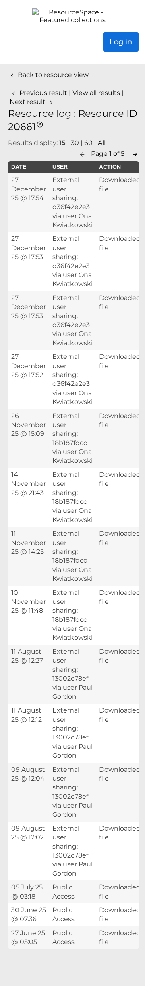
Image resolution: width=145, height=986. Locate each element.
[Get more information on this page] (40, 124)
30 (75, 143)
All (102, 143)
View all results (97, 93)
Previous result (43, 93)
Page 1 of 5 (108, 153)
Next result (28, 102)
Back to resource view (52, 75)
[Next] (135, 153)
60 (88, 143)
